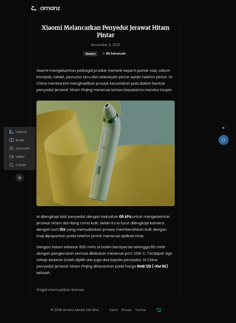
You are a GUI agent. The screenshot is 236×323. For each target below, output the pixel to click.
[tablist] (19, 148)
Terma (140, 310)
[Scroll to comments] (223, 140)
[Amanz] (159, 310)
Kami (114, 310)
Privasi (126, 310)
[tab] (20, 132)
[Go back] (223, 128)
